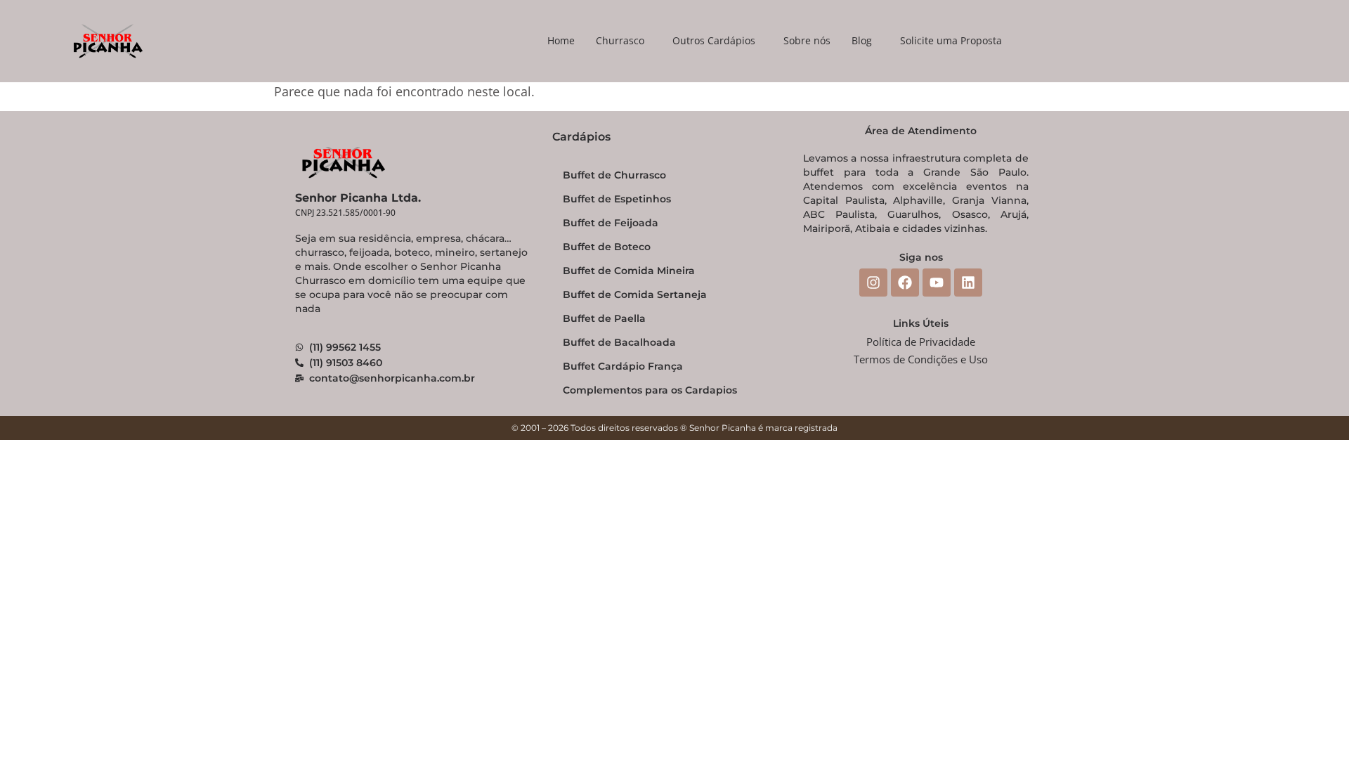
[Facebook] (905, 282)
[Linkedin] (968, 282)
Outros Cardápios (713, 40)
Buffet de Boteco (607, 246)
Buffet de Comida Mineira (629, 270)
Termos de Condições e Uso (921, 359)
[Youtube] (937, 282)
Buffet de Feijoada (610, 222)
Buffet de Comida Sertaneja (635, 294)
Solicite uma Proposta (951, 40)
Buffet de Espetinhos (617, 199)
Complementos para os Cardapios (650, 390)
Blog (862, 40)
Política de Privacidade (920, 342)
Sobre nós (806, 40)
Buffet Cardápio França (623, 366)
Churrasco (620, 40)
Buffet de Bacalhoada (619, 342)
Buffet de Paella (604, 318)
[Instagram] (873, 282)
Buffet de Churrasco (614, 175)
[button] (623, 40)
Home (561, 40)
